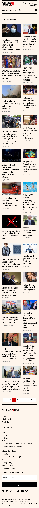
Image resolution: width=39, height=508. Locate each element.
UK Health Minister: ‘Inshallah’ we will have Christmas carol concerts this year (30, 320)
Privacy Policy (7, 463)
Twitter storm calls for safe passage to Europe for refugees (10, 319)
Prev (6, 400)
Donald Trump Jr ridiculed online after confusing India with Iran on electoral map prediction (29, 353)
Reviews (5, 438)
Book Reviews (7, 428)
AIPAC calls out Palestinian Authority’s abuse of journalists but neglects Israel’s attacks (10, 171)
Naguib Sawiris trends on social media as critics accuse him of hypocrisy (30, 42)
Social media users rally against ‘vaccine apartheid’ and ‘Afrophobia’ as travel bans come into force (11, 45)
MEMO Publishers (8, 465)
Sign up (20, 485)
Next (32, 400)
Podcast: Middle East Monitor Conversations (18, 444)
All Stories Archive (8, 468)
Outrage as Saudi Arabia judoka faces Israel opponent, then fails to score (30, 104)
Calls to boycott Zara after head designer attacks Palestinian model (11, 234)
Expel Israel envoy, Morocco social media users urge (29, 231)
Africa (4, 416)
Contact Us (6, 460)
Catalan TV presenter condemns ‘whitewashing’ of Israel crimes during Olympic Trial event (30, 202)
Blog (3, 432)
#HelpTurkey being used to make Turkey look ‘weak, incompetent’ (11, 105)
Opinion (4, 435)
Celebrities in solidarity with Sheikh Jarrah (29, 287)
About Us (5, 454)
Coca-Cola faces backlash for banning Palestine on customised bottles (11, 202)
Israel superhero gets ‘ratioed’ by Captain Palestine (30, 260)
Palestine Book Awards (10, 457)
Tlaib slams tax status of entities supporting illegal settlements (30, 133)
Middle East (6, 422)
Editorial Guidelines (9, 451)
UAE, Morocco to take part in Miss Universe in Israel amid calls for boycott (11, 74)
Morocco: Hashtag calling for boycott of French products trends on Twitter (30, 384)
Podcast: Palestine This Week (12, 447)
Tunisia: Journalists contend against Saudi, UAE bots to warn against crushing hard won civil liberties (10, 137)
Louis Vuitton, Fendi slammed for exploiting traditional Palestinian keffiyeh (11, 263)
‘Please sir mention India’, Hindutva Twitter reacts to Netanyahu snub (10, 291)
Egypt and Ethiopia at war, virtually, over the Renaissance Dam (30, 166)
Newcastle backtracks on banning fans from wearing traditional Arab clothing (30, 74)
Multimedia (6, 441)
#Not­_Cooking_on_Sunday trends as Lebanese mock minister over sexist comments (11, 354)
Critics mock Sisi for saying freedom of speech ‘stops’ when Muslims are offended (11, 385)
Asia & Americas (7, 419)
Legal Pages (14, 501)
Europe (4, 425)
